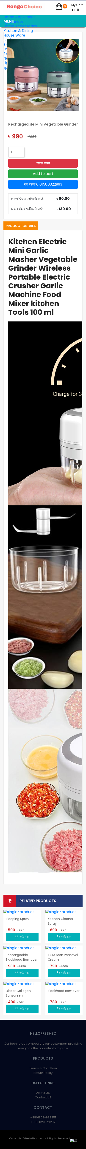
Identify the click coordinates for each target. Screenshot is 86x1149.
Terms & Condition (43, 1068)
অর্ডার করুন (43, 163)
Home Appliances (19, 17)
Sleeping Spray (17, 919)
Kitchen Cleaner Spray (60, 921)
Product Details (21, 225)
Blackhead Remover (64, 991)
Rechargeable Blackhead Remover (22, 957)
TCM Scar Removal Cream (63, 957)
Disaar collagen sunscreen (18, 993)
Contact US (43, 1097)
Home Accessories (20, 26)
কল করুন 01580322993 (43, 184)
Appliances (13, 21)
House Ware (14, 35)
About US (43, 1093)
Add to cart (43, 173)
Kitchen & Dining (18, 30)
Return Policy (43, 1073)
